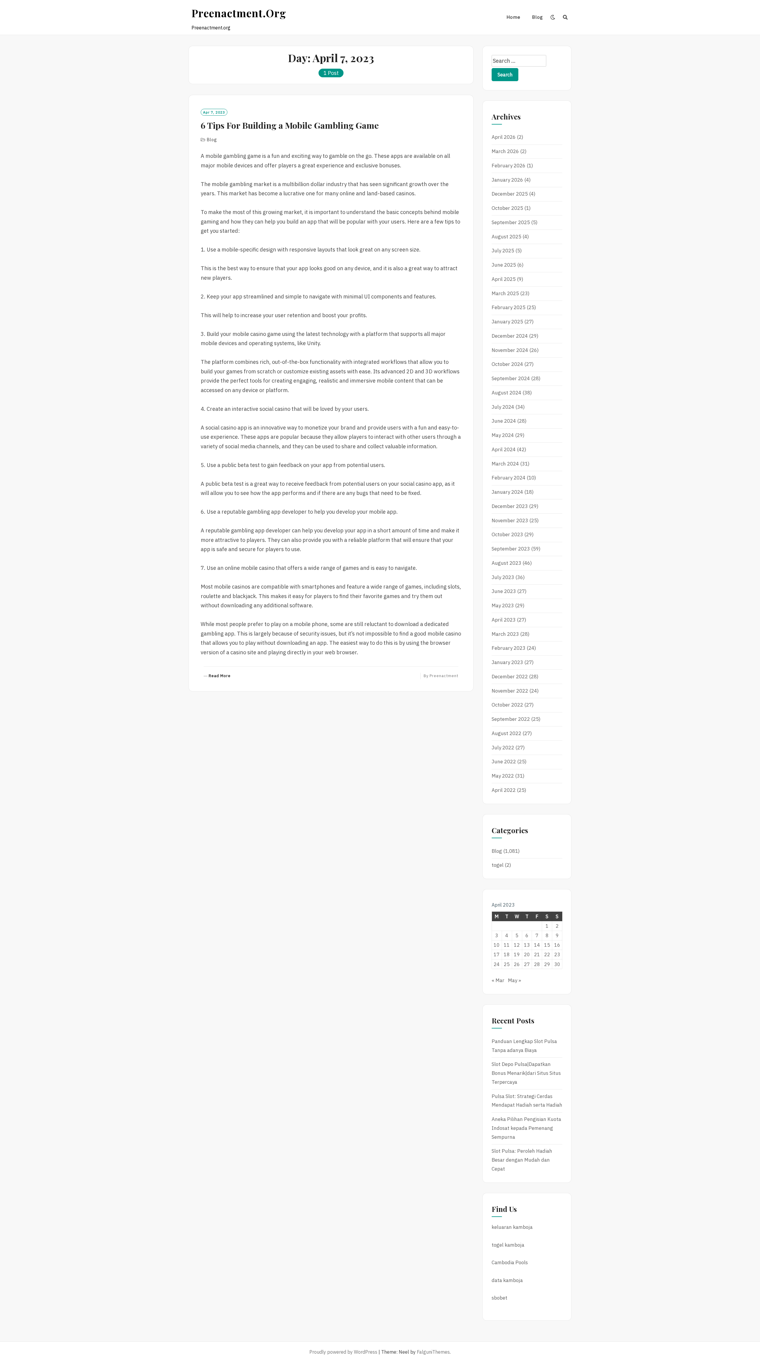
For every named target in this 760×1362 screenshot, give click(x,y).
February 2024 (508, 477)
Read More (220, 676)
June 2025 (504, 265)
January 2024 (507, 492)
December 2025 (510, 194)
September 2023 (511, 548)
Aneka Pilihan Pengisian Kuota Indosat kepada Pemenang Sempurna (526, 1128)
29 (547, 964)
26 (517, 964)
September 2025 (511, 222)
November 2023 (510, 520)
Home (513, 17)
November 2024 (510, 350)
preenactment (444, 675)
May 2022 (503, 776)
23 (557, 954)
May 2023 (503, 605)
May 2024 (503, 435)
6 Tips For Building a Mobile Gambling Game (290, 125)
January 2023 (507, 662)
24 (497, 964)
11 (507, 945)
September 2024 (511, 378)
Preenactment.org (238, 13)
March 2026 (505, 151)
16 (557, 945)
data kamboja (507, 1280)
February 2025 (508, 307)
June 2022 (504, 761)
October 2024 (507, 364)
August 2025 (506, 236)
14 (537, 945)
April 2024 (504, 449)
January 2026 (507, 180)
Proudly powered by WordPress (343, 1352)
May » (514, 980)
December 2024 (510, 336)
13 (527, 945)
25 (507, 964)
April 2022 (504, 790)
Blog (537, 17)
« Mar (498, 980)
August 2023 (506, 563)
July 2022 (503, 747)
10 (497, 945)
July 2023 (503, 577)
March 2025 (505, 293)
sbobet (499, 1298)
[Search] (565, 17)
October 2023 (507, 534)
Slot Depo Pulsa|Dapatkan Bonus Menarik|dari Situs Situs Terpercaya (526, 1073)
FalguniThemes (433, 1352)
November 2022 (510, 691)
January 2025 (507, 321)
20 (527, 954)
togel (498, 865)
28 (537, 964)
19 (517, 954)
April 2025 (504, 279)
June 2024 (504, 421)
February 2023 (508, 648)
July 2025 (503, 250)
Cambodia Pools (510, 1262)
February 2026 (508, 165)
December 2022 (510, 676)
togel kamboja (508, 1245)
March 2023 (505, 634)
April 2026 (504, 137)
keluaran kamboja (512, 1227)
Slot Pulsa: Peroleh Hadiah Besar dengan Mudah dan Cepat (522, 1160)
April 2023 (504, 619)
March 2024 (505, 463)
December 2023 (510, 506)
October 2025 (507, 208)
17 (497, 954)
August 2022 (506, 733)
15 (547, 945)
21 (537, 954)
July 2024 (503, 407)
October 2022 (507, 705)
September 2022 (511, 719)
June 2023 (504, 591)
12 (517, 945)
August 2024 (506, 392)
